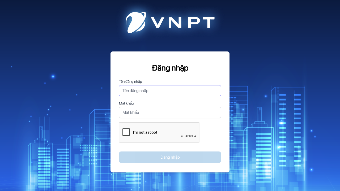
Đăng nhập (170, 157)
